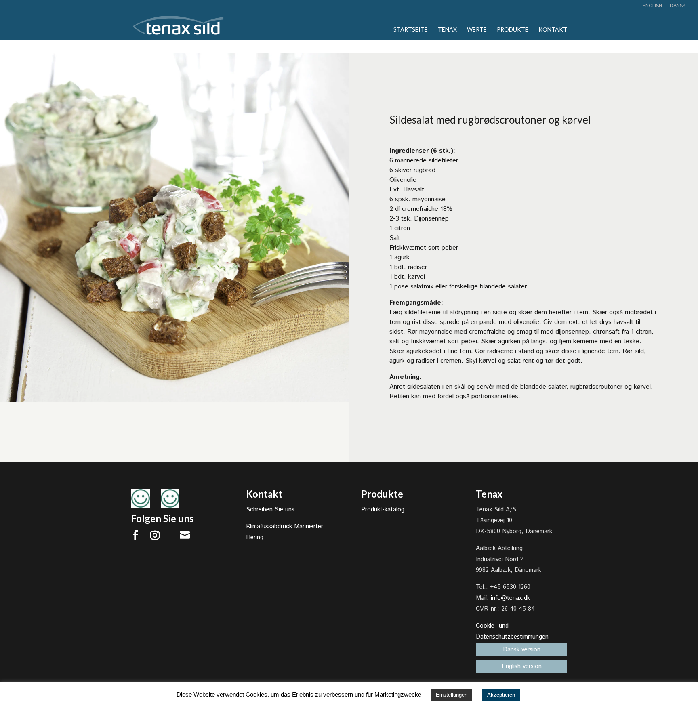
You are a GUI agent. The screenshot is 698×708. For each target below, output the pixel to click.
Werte (477, 30)
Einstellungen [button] (451, 695)
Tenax (447, 30)
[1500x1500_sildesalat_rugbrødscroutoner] (174, 401)
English (652, 6)
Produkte (512, 30)
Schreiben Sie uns (270, 509)
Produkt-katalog (382, 509)
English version (522, 666)
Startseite (410, 30)
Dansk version (521, 649)
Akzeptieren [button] (501, 695)
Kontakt (552, 30)
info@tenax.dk (510, 598)
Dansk (678, 6)
